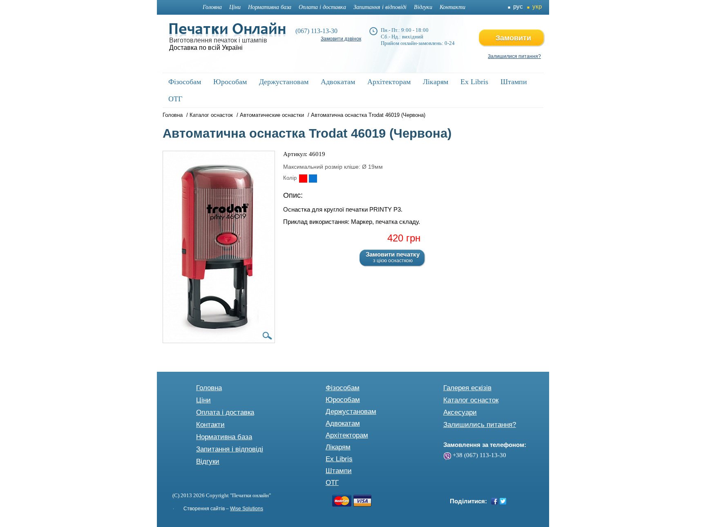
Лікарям (338, 447)
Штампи (339, 471)
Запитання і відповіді (380, 7)
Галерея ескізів (467, 388)
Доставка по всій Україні (206, 47)
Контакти (452, 7)
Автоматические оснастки (272, 115)
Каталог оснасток (211, 115)
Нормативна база (269, 7)
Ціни (235, 7)
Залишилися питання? (514, 56)
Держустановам (351, 411)
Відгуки (423, 7)
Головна (212, 7)
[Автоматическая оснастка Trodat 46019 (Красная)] (303, 178)
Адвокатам (343, 423)
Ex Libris (339, 459)
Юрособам (343, 400)
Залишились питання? (479, 425)
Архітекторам (347, 435)
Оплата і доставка (322, 7)
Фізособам (343, 388)
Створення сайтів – (223, 508)
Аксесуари (460, 412)
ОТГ (332, 483)
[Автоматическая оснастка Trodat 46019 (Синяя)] (313, 178)
